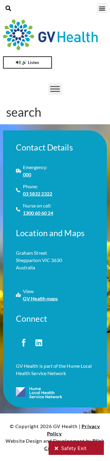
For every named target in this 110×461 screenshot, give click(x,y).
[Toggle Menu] (55, 89)
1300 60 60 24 (38, 213)
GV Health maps (40, 298)
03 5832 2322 (38, 194)
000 (27, 174)
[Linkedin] (38, 342)
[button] (8, 8)
